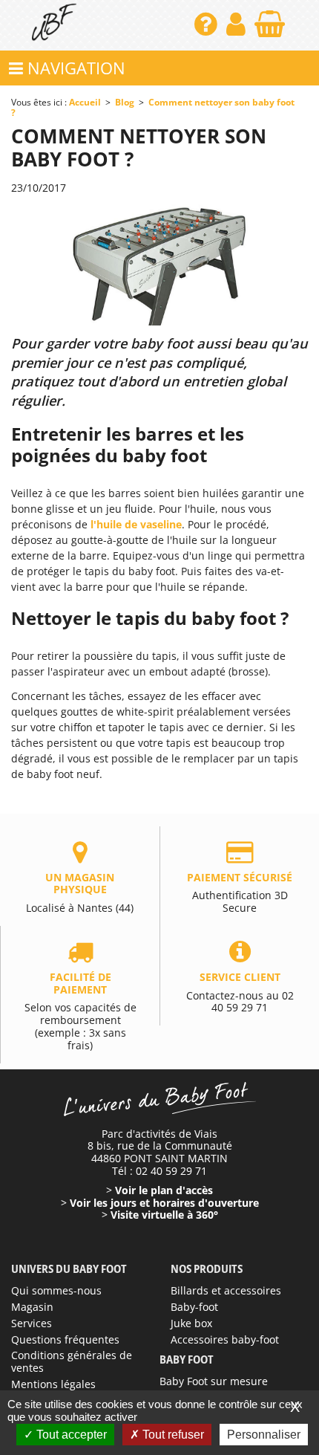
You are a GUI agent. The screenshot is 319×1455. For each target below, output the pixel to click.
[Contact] (207, 29)
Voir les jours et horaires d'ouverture (164, 1203)
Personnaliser (263, 1434)
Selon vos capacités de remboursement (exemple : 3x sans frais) (80, 1011)
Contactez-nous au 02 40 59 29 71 (240, 992)
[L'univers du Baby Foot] (54, 25)
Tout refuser (171, 1434)
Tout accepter (70, 1434)
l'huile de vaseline (136, 524)
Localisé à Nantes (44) (80, 892)
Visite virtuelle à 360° (164, 1215)
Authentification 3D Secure (239, 892)
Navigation (74, 67)
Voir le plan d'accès (164, 1190)
